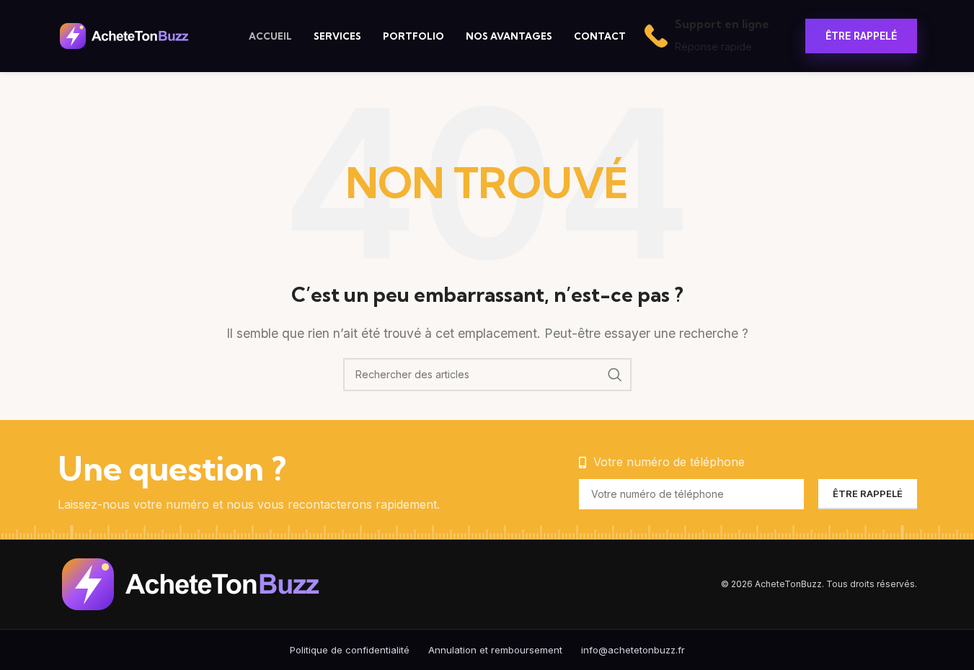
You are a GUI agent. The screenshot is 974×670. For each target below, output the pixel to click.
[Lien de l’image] (213, 583)
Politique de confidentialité (349, 650)
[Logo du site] (135, 34)
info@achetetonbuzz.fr (633, 650)
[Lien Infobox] (707, 36)
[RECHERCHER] (615, 374)
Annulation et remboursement (495, 650)
